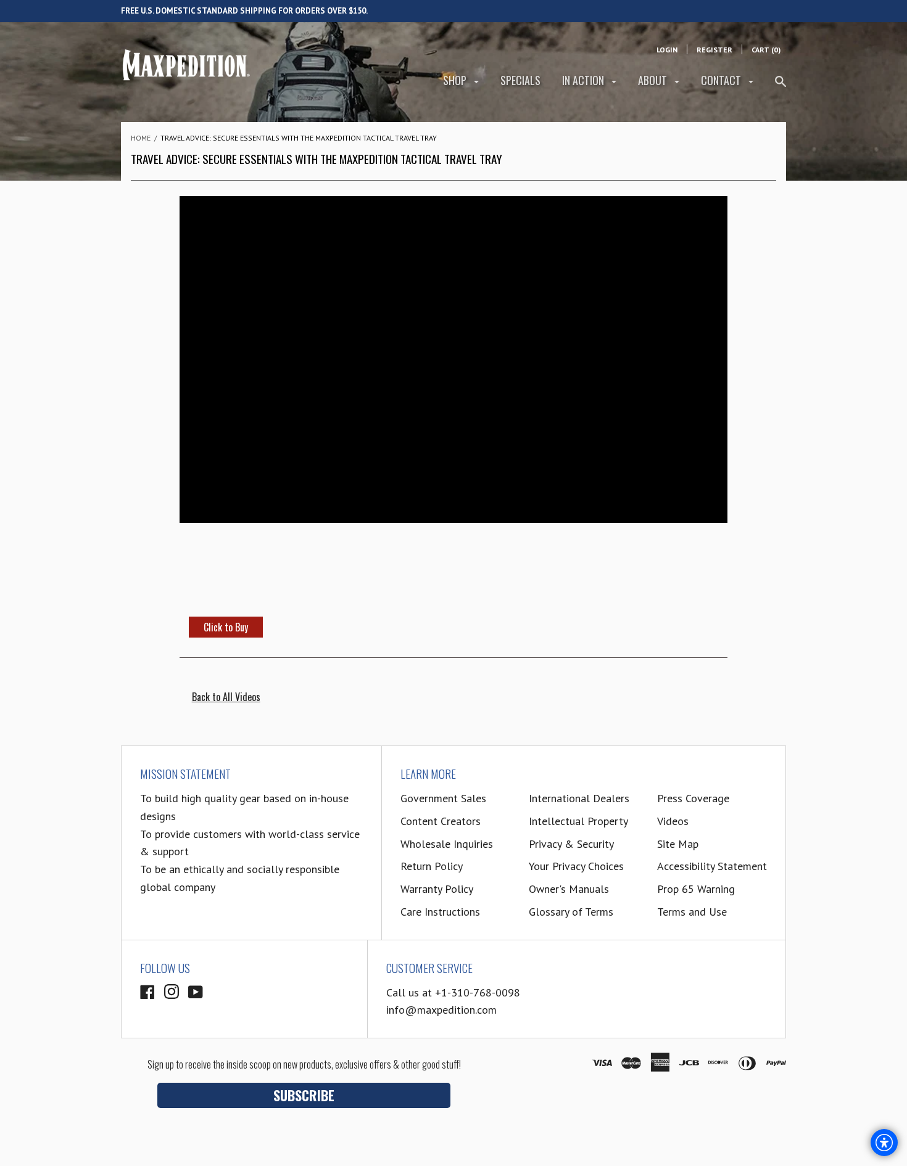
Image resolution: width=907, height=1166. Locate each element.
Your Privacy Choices (576, 866)
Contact (722, 80)
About (653, 80)
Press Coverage (693, 798)
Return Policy (431, 866)
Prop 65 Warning (696, 889)
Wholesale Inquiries (446, 844)
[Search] (780, 86)
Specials (520, 80)
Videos (673, 821)
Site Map (677, 844)
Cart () (766, 49)
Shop (456, 80)
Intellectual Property (578, 821)
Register (714, 49)
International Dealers (579, 798)
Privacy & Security (571, 844)
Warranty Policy (436, 889)
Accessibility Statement (712, 866)
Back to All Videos (226, 696)
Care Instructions (440, 912)
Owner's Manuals (569, 889)
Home (141, 137)
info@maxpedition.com (441, 1010)
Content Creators (440, 821)
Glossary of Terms (571, 912)
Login (666, 49)
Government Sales (443, 798)
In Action (584, 80)
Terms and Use (692, 912)
